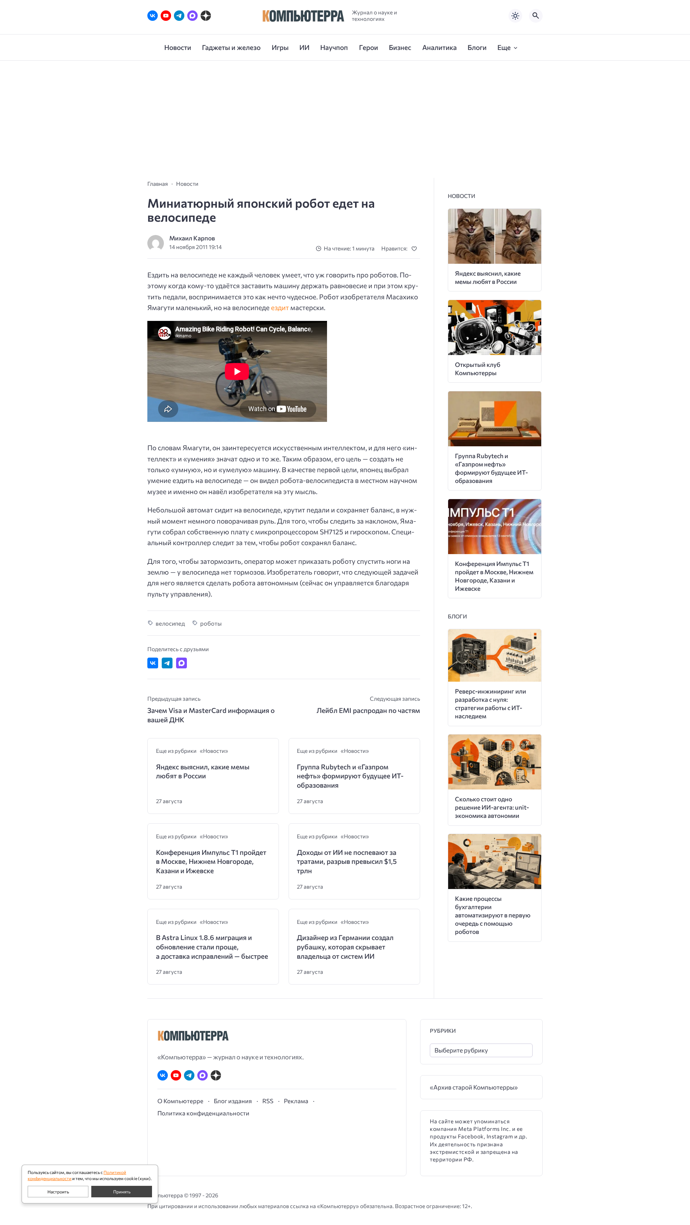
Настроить (58, 1191)
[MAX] (192, 15)
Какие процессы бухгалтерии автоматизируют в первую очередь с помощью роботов (492, 915)
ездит (280, 307)
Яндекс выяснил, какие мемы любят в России (202, 771)
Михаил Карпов (192, 238)
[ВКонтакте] (152, 15)
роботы (211, 623)
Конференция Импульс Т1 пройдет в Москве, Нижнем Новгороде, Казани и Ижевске (211, 861)
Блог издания (233, 1100)
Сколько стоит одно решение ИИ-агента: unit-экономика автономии (492, 807)
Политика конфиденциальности (203, 1112)
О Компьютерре (180, 1100)
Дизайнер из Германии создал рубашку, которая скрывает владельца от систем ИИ (345, 946)
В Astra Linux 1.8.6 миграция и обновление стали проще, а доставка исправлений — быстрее (212, 946)
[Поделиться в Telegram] (167, 663)
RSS (267, 1100)
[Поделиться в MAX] (181, 663)
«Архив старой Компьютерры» (474, 1087)
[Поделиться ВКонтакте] (152, 663)
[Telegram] (179, 15)
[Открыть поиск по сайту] (536, 16)
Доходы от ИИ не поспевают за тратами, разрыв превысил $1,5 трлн (347, 861)
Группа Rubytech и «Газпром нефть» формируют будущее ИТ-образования (350, 776)
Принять (121, 1191)
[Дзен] (206, 15)
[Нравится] (415, 248)
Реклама (296, 1100)
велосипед (170, 623)
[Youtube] (166, 15)
